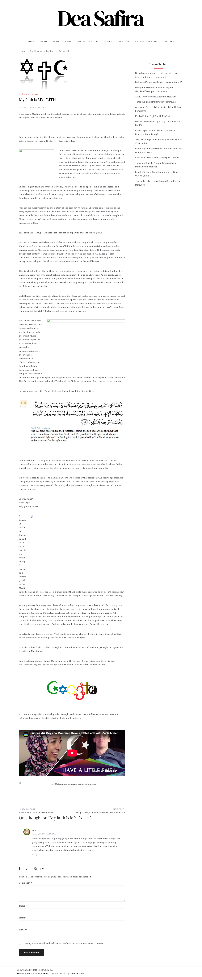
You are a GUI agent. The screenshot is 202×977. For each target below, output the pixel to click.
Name (22, 905)
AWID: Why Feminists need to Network (155, 96)
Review (34, 94)
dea (42, 107)
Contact (169, 41)
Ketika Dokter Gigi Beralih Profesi (152, 116)
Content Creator (87, 41)
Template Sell (77, 973)
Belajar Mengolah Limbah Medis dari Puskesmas (100, 812)
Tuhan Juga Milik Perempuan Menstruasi (155, 101)
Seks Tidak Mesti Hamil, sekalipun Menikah (157, 157)
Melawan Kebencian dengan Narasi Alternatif (158, 82)
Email (22, 917)
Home (31, 41)
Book (56, 41)
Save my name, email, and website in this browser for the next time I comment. (64, 943)
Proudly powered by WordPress (34, 973)
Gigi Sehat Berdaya (146, 41)
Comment (24, 882)
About (43, 41)
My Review (24, 94)
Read (68, 41)
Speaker (108, 41)
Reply (34, 855)
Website (23, 929)
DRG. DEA (124, 41)
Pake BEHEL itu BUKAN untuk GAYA (37, 812)
